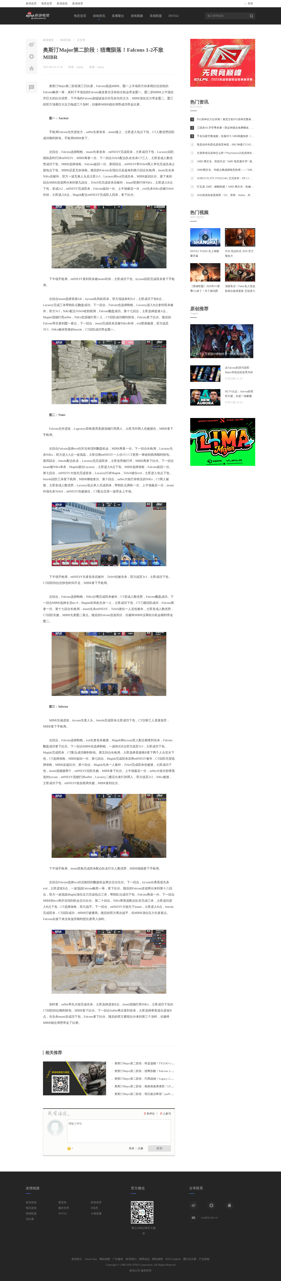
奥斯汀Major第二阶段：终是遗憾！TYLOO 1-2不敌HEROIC (152, 1063)
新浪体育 (77, 3)
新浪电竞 (48, 40)
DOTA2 (174, 15)
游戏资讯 (99, 15)
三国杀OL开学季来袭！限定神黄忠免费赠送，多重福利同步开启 (235, 127)
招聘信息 (144, 1259)
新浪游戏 (62, 3)
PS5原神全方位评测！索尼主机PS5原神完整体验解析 (228, 119)
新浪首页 (31, 3)
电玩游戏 (31, 1208)
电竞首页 (46, 3)
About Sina (91, 1259)
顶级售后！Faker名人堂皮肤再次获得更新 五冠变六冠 (240, 291)
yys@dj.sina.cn (209, 1217)
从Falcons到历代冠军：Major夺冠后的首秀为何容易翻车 (239, 372)
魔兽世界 (63, 1208)
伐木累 (30, 1219)
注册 (140, 1148)
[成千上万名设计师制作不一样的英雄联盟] (221, 357)
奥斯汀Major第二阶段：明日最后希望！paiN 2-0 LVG (148, 1094)
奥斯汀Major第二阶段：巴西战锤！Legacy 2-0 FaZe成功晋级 (153, 1078)
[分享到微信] (211, 1205)
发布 (159, 1148)
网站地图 (104, 1259)
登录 (250, 3)
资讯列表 (65, 40)
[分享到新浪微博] (193, 1205)
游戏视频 (137, 15)
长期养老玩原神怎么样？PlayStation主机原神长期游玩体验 (231, 153)
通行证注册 (189, 1259)
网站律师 (157, 1259)
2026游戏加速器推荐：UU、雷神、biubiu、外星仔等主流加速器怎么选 (238, 195)
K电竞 (94, 1208)
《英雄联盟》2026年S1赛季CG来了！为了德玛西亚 (205, 291)
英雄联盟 (156, 15)
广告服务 (118, 1259)
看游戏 (62, 1202)
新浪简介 (76, 1259)
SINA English (172, 1259)
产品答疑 (204, 1259)
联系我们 (131, 1259)
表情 (71, 1149)
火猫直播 (96, 1213)
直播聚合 (118, 15)
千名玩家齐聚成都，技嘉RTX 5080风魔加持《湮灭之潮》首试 (233, 136)
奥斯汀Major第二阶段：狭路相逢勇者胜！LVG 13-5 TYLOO (152, 1086)
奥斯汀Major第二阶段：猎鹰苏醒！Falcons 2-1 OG (146, 1071)
